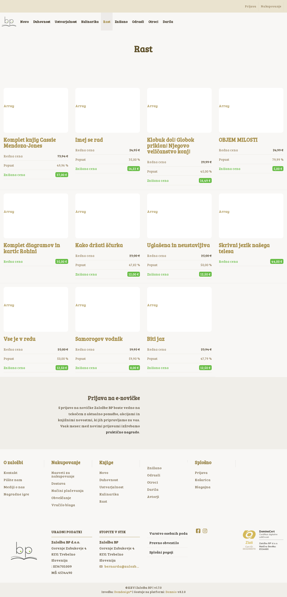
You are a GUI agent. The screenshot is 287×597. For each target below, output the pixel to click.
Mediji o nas (14, 486)
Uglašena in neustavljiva (178, 245)
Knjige (106, 462)
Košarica (203, 479)
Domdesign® (123, 592)
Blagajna (203, 486)
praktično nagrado (122, 432)
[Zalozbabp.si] (9, 21)
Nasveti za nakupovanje (62, 474)
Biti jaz (156, 338)
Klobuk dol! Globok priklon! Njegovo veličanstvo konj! (170, 145)
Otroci (152, 482)
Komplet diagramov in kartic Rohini (32, 247)
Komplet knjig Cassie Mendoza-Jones (30, 142)
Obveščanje (61, 497)
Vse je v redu (20, 338)
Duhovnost (108, 479)
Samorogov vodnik (99, 338)
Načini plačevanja (67, 490)
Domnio (171, 592)
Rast (103, 501)
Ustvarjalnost (111, 486)
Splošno (203, 462)
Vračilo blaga (63, 504)
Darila (153, 489)
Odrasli (153, 475)
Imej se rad (89, 139)
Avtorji (153, 496)
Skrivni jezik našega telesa (244, 247)
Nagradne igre (16, 494)
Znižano (154, 467)
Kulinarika (109, 494)
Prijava (201, 472)
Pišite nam (13, 479)
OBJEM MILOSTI (238, 139)
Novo (103, 472)
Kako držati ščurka (99, 245)
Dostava (58, 483)
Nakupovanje (65, 462)
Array (9, 105)
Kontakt (10, 472)
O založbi (13, 462)
